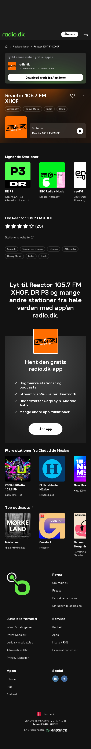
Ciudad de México (32, 249)
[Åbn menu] (85, 34)
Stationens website (17, 237)
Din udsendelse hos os (67, 605)
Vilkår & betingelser (20, 627)
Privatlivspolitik (16, 634)
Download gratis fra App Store (45, 77)
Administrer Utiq (18, 650)
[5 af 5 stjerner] (31, 226)
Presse (56, 590)
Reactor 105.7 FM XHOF (46, 133)
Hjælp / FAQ (60, 642)
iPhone (11, 679)
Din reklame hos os (64, 598)
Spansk (11, 249)
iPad (9, 686)
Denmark (48, 714)
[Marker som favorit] (72, 95)
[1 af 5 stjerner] (8, 226)
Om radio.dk (60, 583)
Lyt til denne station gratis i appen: (31, 57)
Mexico (54, 249)
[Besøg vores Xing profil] (64, 678)
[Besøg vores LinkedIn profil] (55, 678)
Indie (49, 109)
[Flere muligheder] (83, 95)
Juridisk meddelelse (20, 642)
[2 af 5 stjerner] (14, 226)
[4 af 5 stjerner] (26, 226)
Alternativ (13, 109)
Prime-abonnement (65, 650)
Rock (62, 109)
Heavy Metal (32, 109)
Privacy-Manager (18, 657)
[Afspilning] (80, 131)
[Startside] (6, 46)
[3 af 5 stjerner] (20, 226)
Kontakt (57, 627)
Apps (55, 634)
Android (12, 694)
